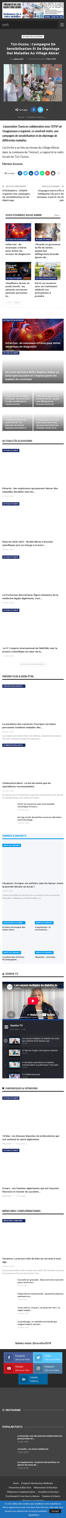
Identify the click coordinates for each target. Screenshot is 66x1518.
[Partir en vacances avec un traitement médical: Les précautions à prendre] (47, 271)
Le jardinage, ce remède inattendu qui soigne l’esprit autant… (37, 1323)
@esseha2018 (41, 1343)
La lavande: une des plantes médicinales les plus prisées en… (39, 1437)
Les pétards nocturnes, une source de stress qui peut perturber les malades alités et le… (48, 424)
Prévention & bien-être (14, 686)
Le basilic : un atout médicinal (32, 1449)
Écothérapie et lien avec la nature (23, 1496)
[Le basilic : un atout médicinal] (9, 1453)
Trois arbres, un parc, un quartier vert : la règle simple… (38, 1309)
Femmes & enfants (51, 1496)
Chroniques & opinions (33, 1500)
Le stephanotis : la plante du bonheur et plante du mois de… (38, 1463)
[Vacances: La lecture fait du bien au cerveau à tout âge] (33, 1237)
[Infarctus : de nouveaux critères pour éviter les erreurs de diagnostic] (18, 232)
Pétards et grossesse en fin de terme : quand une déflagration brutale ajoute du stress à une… (47, 401)
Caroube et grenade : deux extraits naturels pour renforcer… (40, 1281)
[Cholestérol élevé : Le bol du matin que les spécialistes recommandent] (33, 761)
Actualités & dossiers (33, 37)
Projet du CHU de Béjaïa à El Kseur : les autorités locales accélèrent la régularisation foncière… (17, 401)
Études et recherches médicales (37, 1483)
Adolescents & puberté (13, 923)
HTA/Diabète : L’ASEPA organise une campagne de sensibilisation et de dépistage (16, 195)
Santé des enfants (11, 845)
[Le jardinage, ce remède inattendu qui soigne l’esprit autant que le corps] (9, 1325)
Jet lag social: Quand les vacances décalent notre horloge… (39, 818)
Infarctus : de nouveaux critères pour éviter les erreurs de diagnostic (33, 344)
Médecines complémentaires (14, 1221)
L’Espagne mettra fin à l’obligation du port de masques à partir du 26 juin (50, 195)
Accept (55, 1511)
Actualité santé (43, 239)
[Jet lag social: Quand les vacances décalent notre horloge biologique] (9, 821)
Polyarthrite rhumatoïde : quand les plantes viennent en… (40, 1295)
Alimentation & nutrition (14, 745)
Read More (34, 1515)
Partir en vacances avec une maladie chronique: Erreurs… (35, 805)
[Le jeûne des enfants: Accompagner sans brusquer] (16, 944)
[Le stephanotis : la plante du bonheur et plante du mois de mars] (9, 1466)
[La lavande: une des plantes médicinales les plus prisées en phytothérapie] (9, 1439)
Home (16, 1483)
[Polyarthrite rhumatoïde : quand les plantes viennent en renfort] (9, 1297)
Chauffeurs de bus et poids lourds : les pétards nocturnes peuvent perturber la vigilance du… (15, 425)
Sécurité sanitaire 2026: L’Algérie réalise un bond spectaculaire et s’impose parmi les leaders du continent (32, 375)
